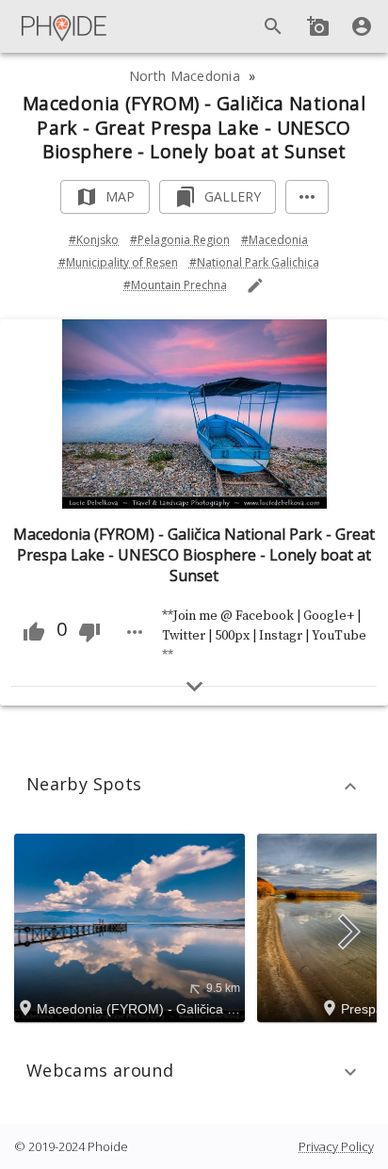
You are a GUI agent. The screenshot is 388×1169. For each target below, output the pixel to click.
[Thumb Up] (34, 632)
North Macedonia (184, 76)
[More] (307, 197)
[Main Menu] (65, 26)
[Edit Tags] (255, 285)
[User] (361, 26)
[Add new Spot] (318, 26)
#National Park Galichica (254, 262)
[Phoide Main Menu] (65, 26)
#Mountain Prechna (175, 285)
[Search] (273, 26)
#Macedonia (274, 240)
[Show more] (194, 686)
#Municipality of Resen (118, 262)
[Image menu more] (134, 632)
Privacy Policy (336, 1146)
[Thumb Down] (89, 632)
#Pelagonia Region (180, 240)
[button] (194, 786)
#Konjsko (94, 240)
